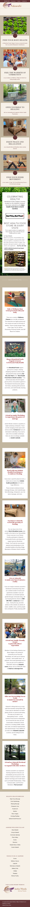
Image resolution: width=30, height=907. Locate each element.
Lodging (15, 870)
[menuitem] (6, 1)
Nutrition (15, 811)
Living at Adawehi (15, 832)
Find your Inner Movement (15, 178)
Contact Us (24, 1)
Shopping (15, 873)
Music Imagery (15, 813)
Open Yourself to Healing (15, 108)
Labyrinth (15, 863)
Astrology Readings (15, 816)
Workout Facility (15, 875)
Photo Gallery (15, 837)
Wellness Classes (15, 861)
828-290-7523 (6, 1)
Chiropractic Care (15, 806)
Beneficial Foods (14, 367)
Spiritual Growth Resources (15, 818)
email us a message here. (15, 668)
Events (18, 1)
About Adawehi (15, 830)
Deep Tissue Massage (15, 798)
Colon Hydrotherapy (15, 801)
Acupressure (15, 808)
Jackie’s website (15, 438)
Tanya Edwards (8, 236)
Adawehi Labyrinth (18, 730)
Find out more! (18, 784)
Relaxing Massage (15, 803)
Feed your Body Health (15, 40)
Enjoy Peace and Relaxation (15, 143)
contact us (16, 600)
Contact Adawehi (15, 847)
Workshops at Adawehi (15, 866)
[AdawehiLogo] (12, 5)
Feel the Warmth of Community (15, 74)
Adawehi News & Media (15, 844)
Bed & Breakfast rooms (15, 531)
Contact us (16, 429)
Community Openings (15, 834)
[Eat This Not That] (15, 216)
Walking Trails (15, 868)
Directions (13, 1)
